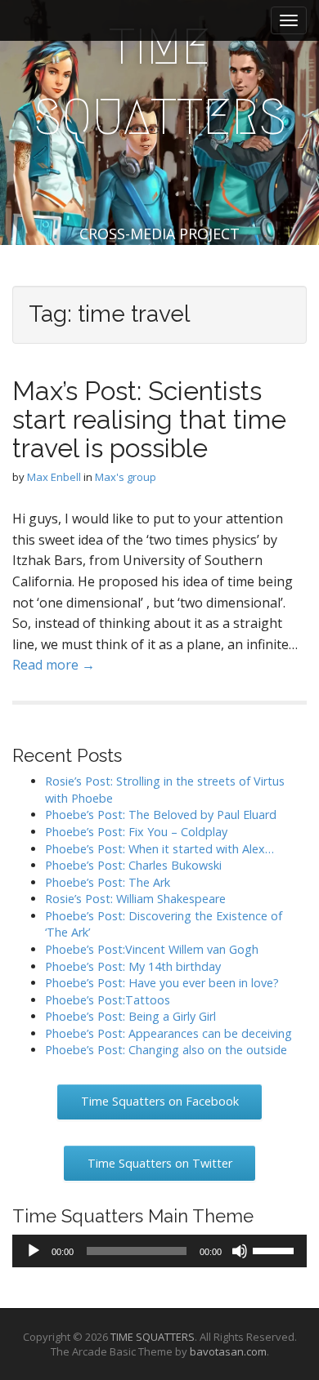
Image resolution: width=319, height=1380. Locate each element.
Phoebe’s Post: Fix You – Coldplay (136, 831)
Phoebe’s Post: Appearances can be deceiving (168, 1033)
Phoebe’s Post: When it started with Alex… (159, 849)
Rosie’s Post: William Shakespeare (135, 898)
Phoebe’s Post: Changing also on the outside (166, 1049)
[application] (159, 1251)
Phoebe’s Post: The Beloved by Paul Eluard (160, 814)
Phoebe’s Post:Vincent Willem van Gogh (151, 949)
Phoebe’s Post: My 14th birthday (133, 966)
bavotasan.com (228, 1351)
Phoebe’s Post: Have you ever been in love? (162, 982)
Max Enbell (54, 477)
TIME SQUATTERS (160, 82)
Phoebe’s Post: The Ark (107, 882)
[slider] (276, 1249)
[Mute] (239, 1251)
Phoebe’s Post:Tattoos (107, 1000)
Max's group (125, 477)
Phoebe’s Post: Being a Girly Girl (130, 1016)
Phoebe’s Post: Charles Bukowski (133, 865)
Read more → (53, 665)
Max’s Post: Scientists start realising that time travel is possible (149, 419)
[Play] (33, 1251)
